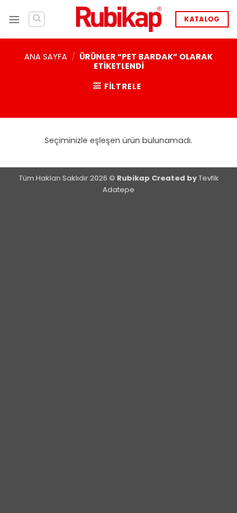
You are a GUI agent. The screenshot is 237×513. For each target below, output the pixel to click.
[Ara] (37, 20)
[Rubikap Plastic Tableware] (118, 19)
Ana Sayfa (45, 56)
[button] (14, 19)
